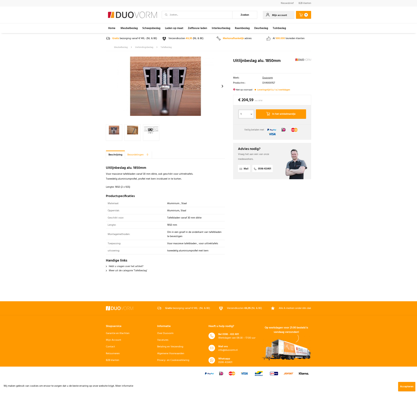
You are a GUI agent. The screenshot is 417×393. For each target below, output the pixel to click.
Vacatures (162, 340)
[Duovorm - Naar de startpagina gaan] (132, 15)
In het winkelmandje (283, 114)
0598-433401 (264, 169)
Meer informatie (124, 386)
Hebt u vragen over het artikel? (125, 266)
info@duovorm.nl (228, 350)
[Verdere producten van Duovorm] (303, 64)
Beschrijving (115, 155)
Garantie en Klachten (117, 333)
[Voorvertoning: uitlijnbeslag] (114, 132)
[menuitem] (287, 3)
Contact (110, 347)
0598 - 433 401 (230, 334)
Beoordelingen (137, 155)
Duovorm (267, 78)
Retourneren (113, 353)
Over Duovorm (165, 333)
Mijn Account (113, 340)
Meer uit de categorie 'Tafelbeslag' (127, 271)
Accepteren (406, 387)
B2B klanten (305, 3)
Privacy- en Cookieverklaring (173, 360)
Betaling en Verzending (170, 347)
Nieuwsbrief (287, 3)
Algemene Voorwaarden (170, 353)
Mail (246, 169)
